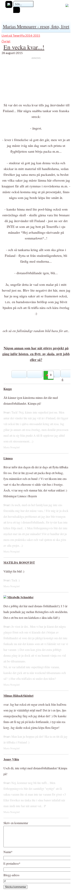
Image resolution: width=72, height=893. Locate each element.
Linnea (8, 458)
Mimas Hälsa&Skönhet (18, 695)
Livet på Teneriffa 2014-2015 (21, 35)
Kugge (7, 388)
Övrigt (6, 41)
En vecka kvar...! (23, 47)
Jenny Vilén (11, 759)
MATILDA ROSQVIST (19, 562)
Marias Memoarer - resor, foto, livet (36, 26)
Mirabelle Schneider (20, 597)
